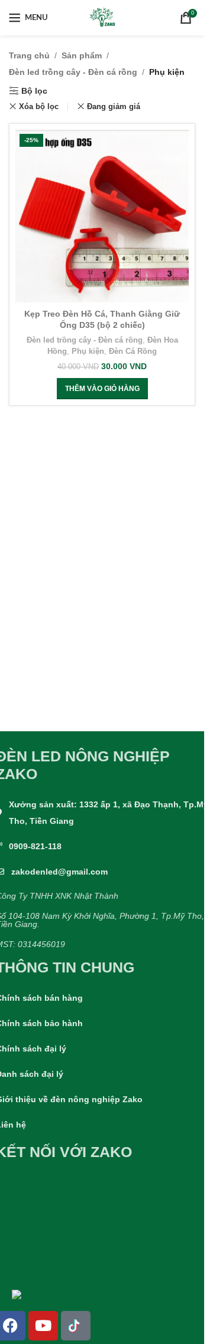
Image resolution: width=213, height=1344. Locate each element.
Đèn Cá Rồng (133, 351)
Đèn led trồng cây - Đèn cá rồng (73, 72)
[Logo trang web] (102, 17)
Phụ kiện (88, 351)
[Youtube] (43, 1325)
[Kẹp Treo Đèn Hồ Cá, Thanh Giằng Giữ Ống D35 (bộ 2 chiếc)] (102, 216)
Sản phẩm (82, 55)
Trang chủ (29, 55)
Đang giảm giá (113, 106)
